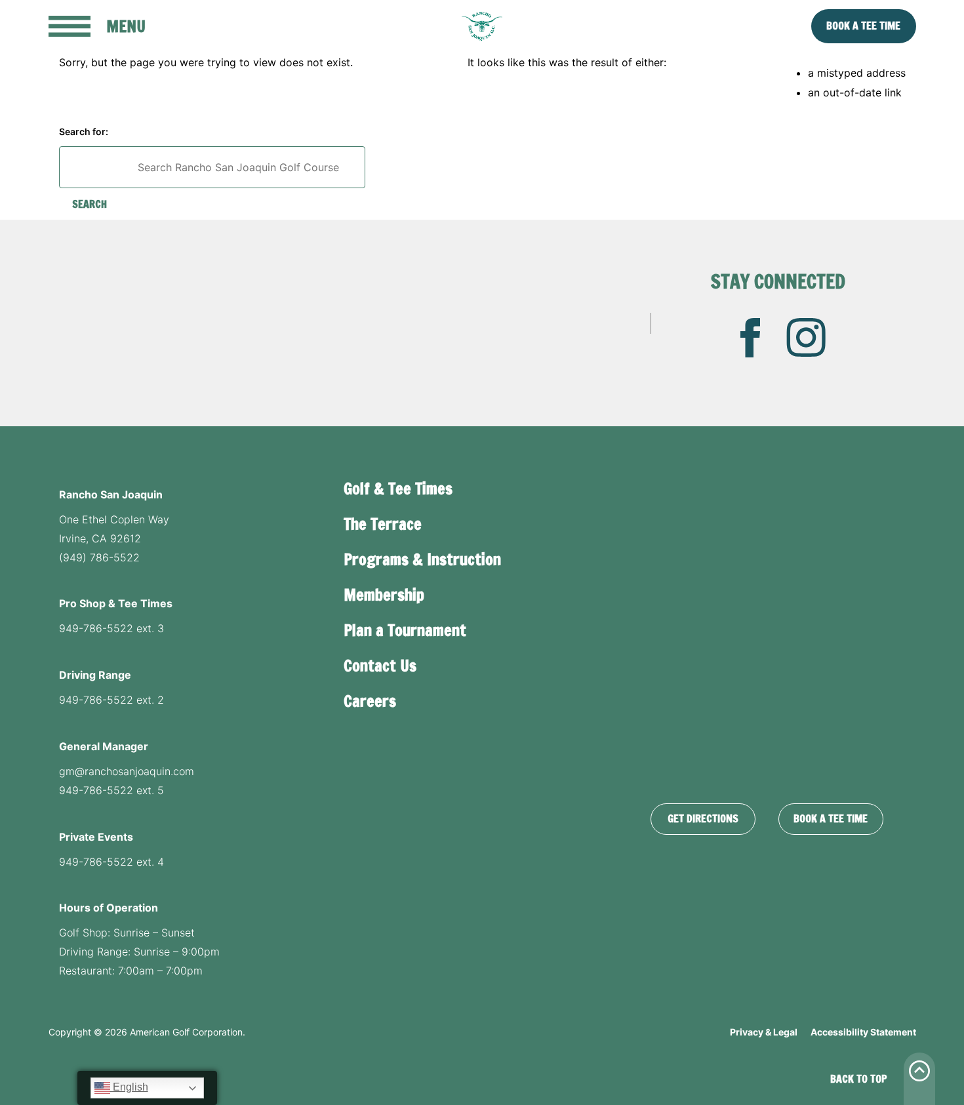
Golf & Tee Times (398, 488)
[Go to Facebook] (750, 337)
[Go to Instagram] (806, 337)
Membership (384, 595)
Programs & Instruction (422, 559)
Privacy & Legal (763, 1031)
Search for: (83, 131)
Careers (370, 701)
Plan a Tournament (405, 630)
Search (89, 204)
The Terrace (383, 524)
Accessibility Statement (863, 1031)
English (129, 1087)
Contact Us (380, 665)
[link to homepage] (482, 26)
